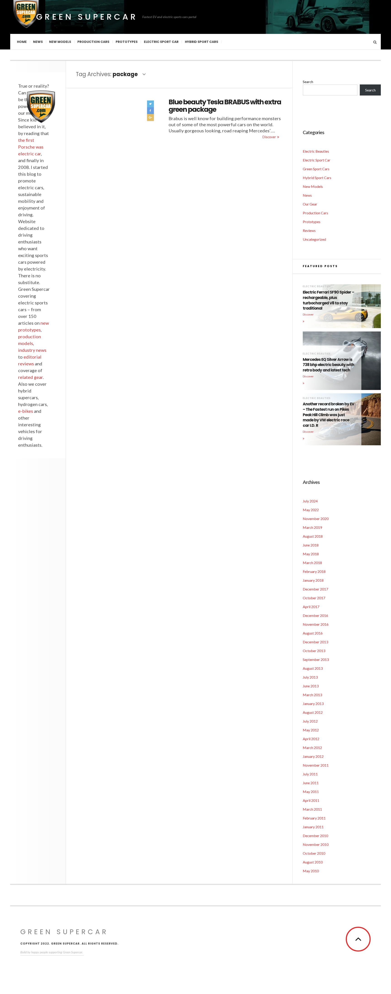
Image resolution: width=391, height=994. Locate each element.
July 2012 (310, 721)
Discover (269, 137)
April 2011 (311, 800)
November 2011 (316, 765)
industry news (32, 350)
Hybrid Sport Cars (201, 42)
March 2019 (312, 527)
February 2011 (314, 818)
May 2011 (311, 791)
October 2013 (314, 651)
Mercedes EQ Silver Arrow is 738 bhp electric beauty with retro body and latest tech (328, 365)
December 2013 (315, 642)
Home (22, 42)
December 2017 (315, 589)
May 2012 (311, 730)
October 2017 (314, 598)
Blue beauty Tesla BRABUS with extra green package (225, 105)
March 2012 (312, 747)
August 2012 (313, 712)
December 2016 (315, 615)
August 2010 (313, 862)
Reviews (309, 230)
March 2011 (312, 809)
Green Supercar (87, 17)
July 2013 (310, 677)
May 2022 (311, 510)
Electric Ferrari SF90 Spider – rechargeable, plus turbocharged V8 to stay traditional (328, 300)
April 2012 (311, 739)
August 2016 (313, 633)
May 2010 (311, 871)
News (38, 42)
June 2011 (311, 783)
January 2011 (313, 827)
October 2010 (314, 853)
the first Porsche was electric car (30, 146)
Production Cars (93, 42)
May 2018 (311, 554)
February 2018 (314, 571)
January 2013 (313, 703)
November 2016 (316, 624)
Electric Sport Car (161, 42)
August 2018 (313, 536)
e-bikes (25, 411)
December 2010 (315, 835)
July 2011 (310, 774)
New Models (60, 42)
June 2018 (311, 545)
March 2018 (312, 562)
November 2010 (316, 844)
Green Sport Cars (316, 169)
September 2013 (316, 659)
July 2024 (310, 501)
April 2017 (311, 606)
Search (308, 81)
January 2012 (313, 756)
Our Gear (310, 204)
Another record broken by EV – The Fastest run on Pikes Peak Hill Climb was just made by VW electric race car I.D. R (328, 414)
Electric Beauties (316, 151)
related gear (30, 377)
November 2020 (316, 518)
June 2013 (311, 686)
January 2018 (313, 580)
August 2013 (313, 668)
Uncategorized (314, 239)
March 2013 (312, 695)
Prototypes (127, 42)
